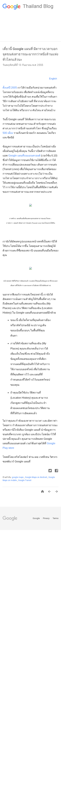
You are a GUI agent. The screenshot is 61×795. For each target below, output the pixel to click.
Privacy (46, 518)
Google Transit (24, 480)
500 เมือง (8, 133)
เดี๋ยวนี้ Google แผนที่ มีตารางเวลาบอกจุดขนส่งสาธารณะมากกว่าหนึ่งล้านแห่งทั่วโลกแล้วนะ (30, 54)
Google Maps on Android (36, 477)
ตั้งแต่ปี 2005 (10, 87)
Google (36, 518)
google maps (18, 477)
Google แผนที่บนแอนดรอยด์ (24, 155)
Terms (55, 518)
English (53, 78)
